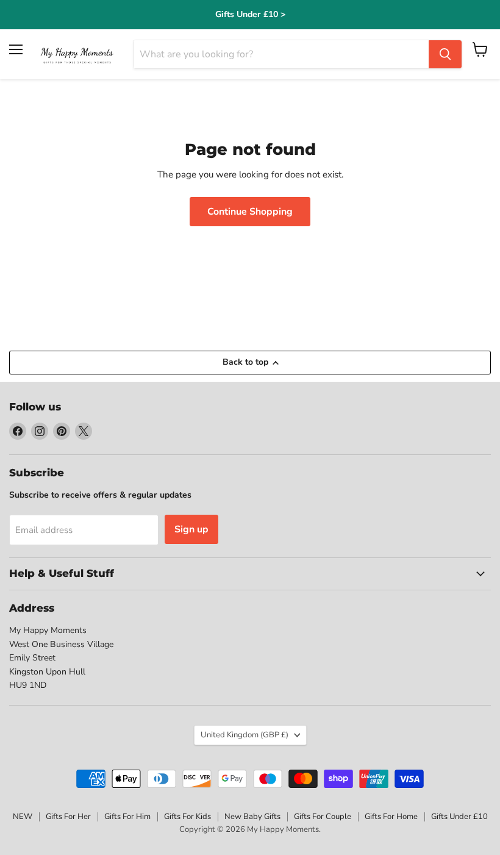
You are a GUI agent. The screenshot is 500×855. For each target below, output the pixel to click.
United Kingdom (244, 734)
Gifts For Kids (187, 816)
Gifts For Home (391, 816)
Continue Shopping (250, 211)
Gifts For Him (127, 816)
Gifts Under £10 (459, 816)
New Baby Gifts (252, 816)
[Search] (445, 54)
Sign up (191, 529)
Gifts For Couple (322, 816)
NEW (22, 816)
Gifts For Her (68, 816)
